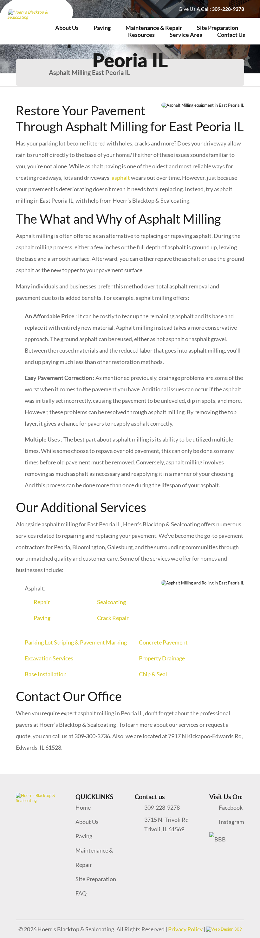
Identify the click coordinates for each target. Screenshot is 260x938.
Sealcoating (111, 601)
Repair (42, 601)
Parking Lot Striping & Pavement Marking (76, 642)
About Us (67, 27)
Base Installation (46, 674)
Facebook (231, 807)
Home (83, 807)
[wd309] (224, 929)
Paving (102, 27)
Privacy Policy (186, 929)
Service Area (186, 34)
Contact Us (231, 34)
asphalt (121, 177)
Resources (141, 34)
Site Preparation (217, 27)
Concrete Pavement (163, 642)
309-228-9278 (228, 9)
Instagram (231, 821)
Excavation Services (49, 658)
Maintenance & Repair (154, 27)
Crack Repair (113, 617)
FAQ (81, 893)
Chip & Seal (153, 674)
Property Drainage (162, 658)
